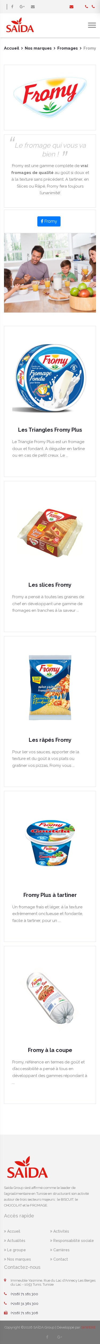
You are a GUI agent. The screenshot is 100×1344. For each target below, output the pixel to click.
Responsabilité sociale (73, 1240)
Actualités (15, 1240)
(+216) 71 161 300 (24, 1294)
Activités (60, 1231)
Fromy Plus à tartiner (50, 895)
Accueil (11, 48)
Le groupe (16, 1250)
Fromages (67, 48)
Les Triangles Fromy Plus (50, 430)
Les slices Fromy (50, 585)
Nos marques (38, 48)
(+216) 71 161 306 (24, 1313)
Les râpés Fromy (50, 740)
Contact (60, 1259)
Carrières (61, 1250)
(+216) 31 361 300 (24, 1304)
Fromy (50, 221)
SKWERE (88, 1327)
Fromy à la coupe (50, 1050)
